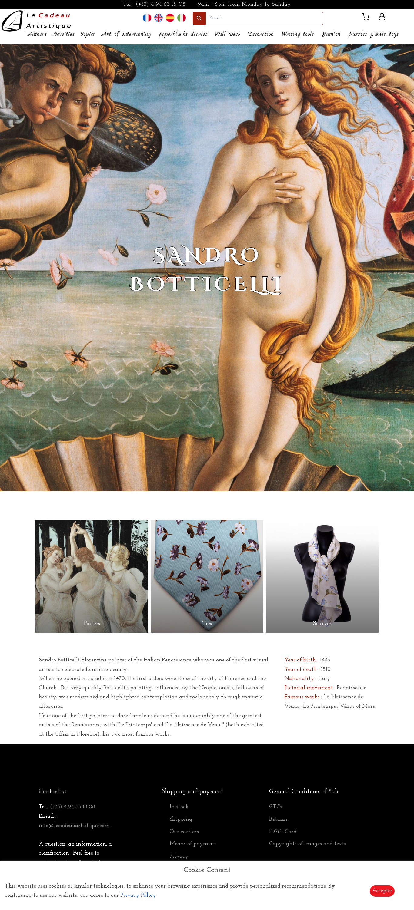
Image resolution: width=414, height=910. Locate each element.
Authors (36, 34)
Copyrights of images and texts (307, 844)
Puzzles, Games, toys (373, 34)
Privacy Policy (138, 895)
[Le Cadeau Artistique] (36, 20)
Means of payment (192, 844)
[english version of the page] (158, 18)
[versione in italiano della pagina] (181, 18)
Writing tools (298, 34)
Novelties (63, 34)
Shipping (180, 819)
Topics (88, 34)
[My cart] (368, 18)
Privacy (179, 856)
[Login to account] (382, 17)
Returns (278, 819)
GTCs (275, 807)
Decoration (261, 34)
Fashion (331, 34)
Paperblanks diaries (183, 34)
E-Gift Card (283, 832)
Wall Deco (227, 34)
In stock (179, 807)
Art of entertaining (126, 34)
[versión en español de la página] (170, 18)
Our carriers (184, 832)
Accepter (382, 891)
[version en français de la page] (147, 18)
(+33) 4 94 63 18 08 (161, 4)
